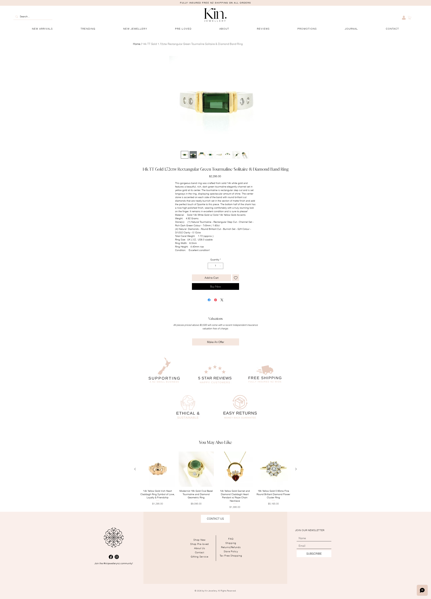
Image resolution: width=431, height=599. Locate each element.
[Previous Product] (135, 469)
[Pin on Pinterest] (215, 300)
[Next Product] (296, 469)
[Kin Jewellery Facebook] (111, 557)
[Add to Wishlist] (235, 277)
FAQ (230, 538)
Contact (199, 552)
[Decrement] (210, 266)
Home (136, 44)
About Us (199, 548)
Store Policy (231, 551)
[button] (307, 29)
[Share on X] (222, 300)
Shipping (230, 543)
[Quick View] (157, 469)
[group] (215, 480)
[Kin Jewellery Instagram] (117, 557)
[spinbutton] (215, 266)
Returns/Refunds (231, 547)
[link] (410, 17)
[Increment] (221, 266)
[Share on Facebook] (209, 300)
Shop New (199, 539)
